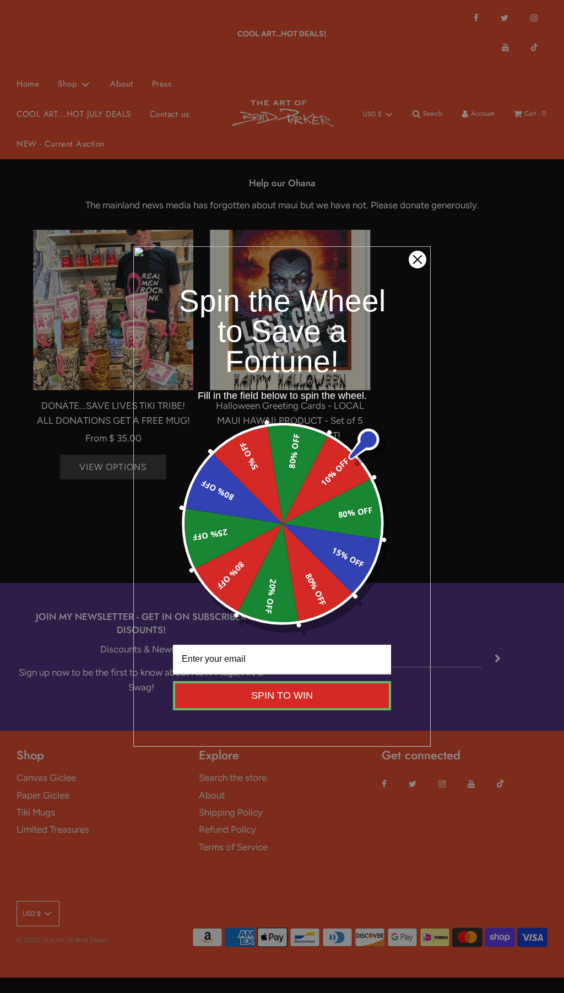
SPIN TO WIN (282, 695)
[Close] (417, 259)
